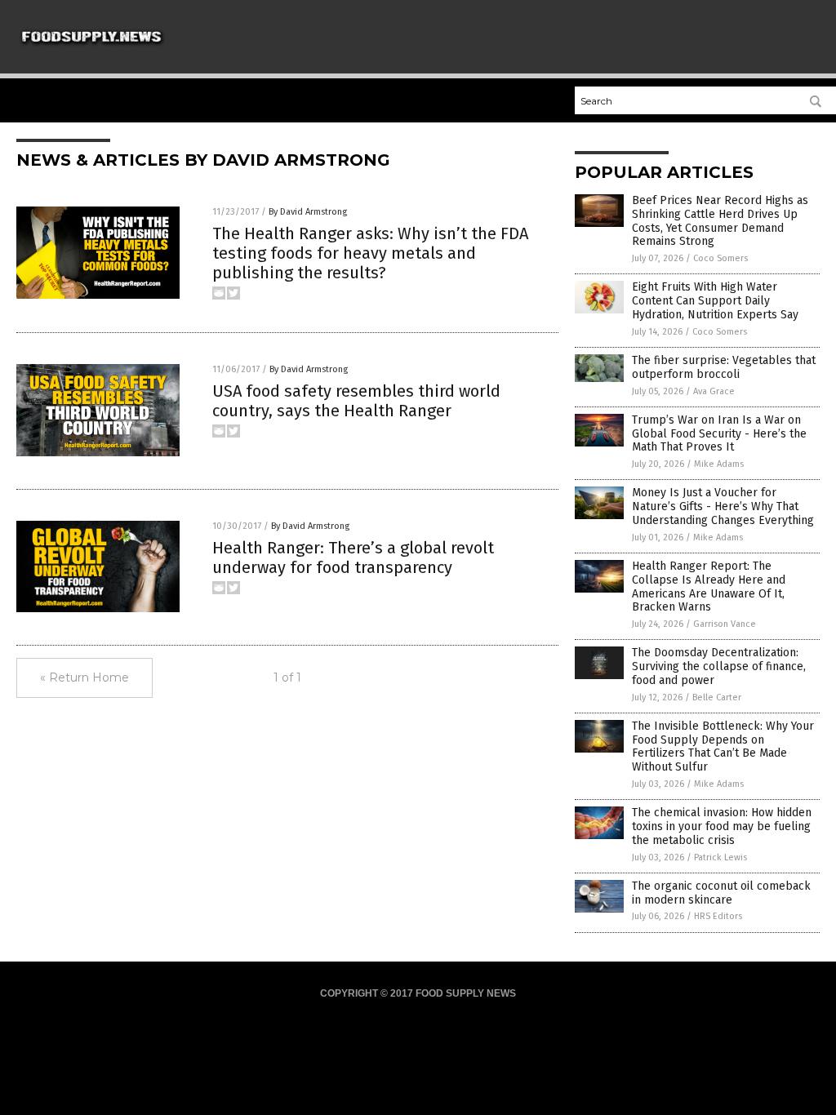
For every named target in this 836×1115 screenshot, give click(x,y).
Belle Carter (716, 697)
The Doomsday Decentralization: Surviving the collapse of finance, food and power (719, 666)
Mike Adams (719, 464)
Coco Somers (720, 258)
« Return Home (84, 677)
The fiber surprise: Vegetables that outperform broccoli (724, 367)
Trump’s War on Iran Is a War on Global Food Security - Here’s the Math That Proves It (719, 434)
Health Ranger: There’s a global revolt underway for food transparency (353, 557)
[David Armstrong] (91, 50)
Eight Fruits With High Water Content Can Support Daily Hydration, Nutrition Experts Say (715, 301)
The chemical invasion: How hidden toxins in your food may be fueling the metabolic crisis (722, 826)
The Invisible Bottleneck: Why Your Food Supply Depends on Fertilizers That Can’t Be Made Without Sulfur (723, 746)
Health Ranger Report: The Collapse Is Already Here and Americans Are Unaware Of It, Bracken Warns (708, 586)
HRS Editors (718, 916)
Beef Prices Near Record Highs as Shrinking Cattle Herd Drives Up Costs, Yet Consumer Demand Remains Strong (720, 220)
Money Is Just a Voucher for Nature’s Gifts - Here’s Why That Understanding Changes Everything (723, 506)
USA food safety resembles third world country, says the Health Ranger (356, 400)
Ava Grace (714, 391)
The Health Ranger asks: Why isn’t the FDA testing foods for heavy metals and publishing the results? (370, 253)
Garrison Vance (724, 624)
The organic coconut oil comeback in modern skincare (721, 893)
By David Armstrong (308, 212)
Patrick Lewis (720, 857)
